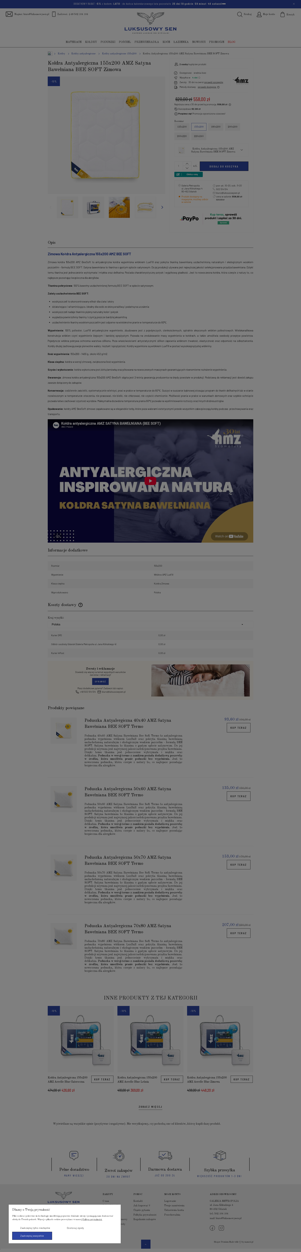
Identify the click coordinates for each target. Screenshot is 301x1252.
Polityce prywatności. (92, 1219)
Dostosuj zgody (75, 1228)
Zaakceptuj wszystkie (32, 1235)
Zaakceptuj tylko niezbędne (35, 1228)
